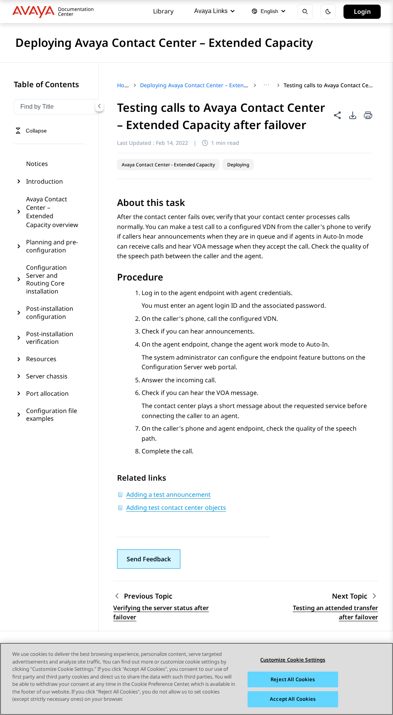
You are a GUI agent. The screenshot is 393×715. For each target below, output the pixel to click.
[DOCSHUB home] (55, 11)
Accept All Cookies (292, 698)
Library (163, 11)
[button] (148, 559)
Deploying (238, 164)
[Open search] (305, 11)
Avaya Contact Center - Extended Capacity (168, 164)
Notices (37, 163)
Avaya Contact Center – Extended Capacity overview (52, 212)
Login (362, 11)
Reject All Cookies (293, 679)
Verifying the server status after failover (161, 612)
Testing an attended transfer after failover (335, 612)
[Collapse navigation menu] (99, 106)
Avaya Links (211, 11)
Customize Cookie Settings (292, 659)
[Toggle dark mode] (328, 11)
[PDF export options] (352, 115)
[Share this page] (337, 115)
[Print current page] (368, 116)
